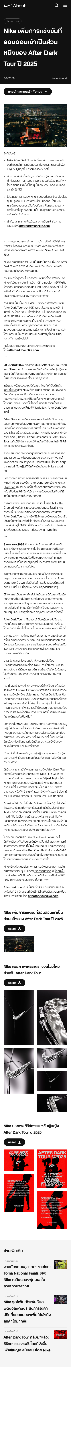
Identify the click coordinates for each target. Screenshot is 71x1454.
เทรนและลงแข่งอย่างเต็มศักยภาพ (30, 879)
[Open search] (56, 5)
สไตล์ (34, 644)
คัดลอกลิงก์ (58, 78)
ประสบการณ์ (12, 21)
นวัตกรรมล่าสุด (42, 871)
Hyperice (9, 487)
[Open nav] (65, 5)
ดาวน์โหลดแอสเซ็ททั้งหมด (25, 91)
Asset (12, 928)
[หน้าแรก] (14, 5)
